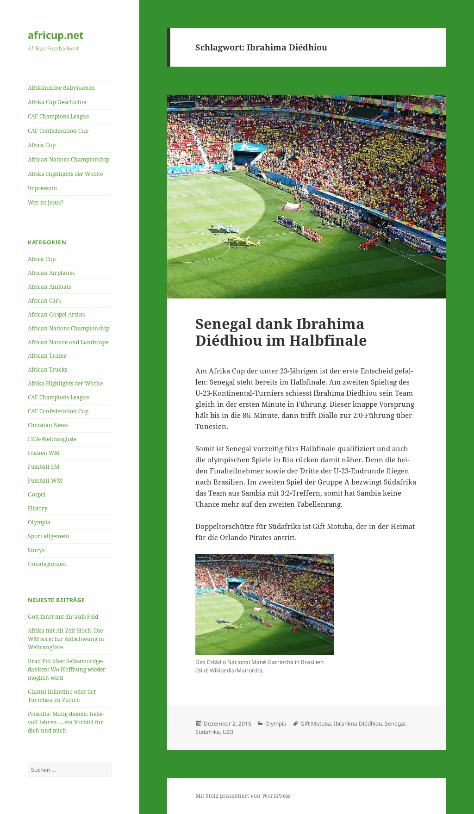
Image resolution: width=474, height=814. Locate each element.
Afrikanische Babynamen (61, 88)
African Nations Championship (68, 159)
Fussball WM (45, 481)
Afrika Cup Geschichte (57, 102)
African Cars (44, 300)
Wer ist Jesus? (45, 202)
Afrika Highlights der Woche (65, 174)
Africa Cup (42, 145)
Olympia (39, 522)
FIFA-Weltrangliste (52, 439)
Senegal (395, 723)
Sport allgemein (48, 536)
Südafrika (207, 732)
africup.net (56, 35)
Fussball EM (43, 467)
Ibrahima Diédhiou (358, 723)
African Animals (49, 287)
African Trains (47, 356)
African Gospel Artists (56, 314)
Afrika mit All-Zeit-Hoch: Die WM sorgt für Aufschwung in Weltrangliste (66, 639)
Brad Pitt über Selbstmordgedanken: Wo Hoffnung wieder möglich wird (67, 669)
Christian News (48, 425)
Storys (36, 550)
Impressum (42, 188)
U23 (228, 732)
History (38, 508)
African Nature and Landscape (68, 342)
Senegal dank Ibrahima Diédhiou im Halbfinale (281, 332)
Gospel (36, 494)
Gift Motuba (315, 723)
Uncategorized (47, 564)
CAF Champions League (58, 116)
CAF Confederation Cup (58, 131)
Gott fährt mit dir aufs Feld (63, 617)
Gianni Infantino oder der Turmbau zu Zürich (62, 696)
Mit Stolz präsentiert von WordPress (242, 796)
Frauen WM (44, 453)
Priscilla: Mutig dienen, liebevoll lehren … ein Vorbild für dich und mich (66, 722)
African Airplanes (51, 273)
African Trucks (47, 369)
